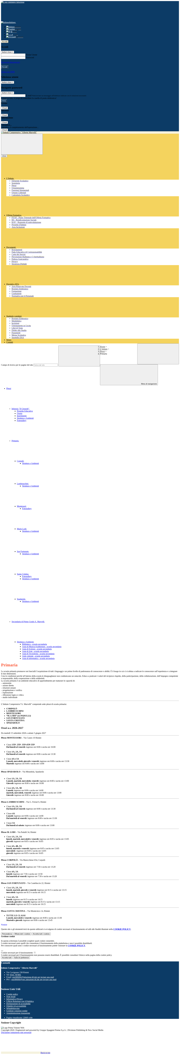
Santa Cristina (23, 574)
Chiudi (4, 108)
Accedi (4, 42)
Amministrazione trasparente (18, 1013)
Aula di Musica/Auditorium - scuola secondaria (41, 646)
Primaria (15, 441)
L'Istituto (103, 349)
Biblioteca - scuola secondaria (34, 644)
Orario (19, 413)
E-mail (28, 95)
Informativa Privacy (14, 999)
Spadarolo (21, 599)
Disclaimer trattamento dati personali (16, 1032)
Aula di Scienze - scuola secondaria (37, 649)
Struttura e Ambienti (25, 418)
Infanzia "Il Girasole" (21, 409)
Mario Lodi (22, 529)
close (4, 156)
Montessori (22, 506)
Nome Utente (31, 55)
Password (30, 57)
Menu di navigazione (149, 384)
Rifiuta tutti (22, 934)
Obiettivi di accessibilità (16, 1006)
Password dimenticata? (10, 62)
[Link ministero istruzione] (12, 2)
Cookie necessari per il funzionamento (17, 953)
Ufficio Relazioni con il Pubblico (20, 1001)
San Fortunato (23, 551)
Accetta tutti (41, 934)
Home (102, 347)
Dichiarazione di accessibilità (18, 1004)
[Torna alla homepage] (90, 132)
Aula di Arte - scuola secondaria (35, 651)
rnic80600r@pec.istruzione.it (33, 979)
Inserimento (22, 416)
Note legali (10, 996)
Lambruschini (23, 483)
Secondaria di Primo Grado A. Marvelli (28, 621)
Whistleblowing (13, 1008)
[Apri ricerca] (158, 353)
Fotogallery (21, 420)
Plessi (102, 351)
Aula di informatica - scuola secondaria (38, 658)
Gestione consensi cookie (16, 1011)
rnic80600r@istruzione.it (33, 977)
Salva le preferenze (21, 958)
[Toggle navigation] (22, 144)
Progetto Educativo (25, 411)
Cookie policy (12, 994)
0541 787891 (15, 975)
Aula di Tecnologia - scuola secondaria (38, 654)
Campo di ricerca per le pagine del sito (17, 365)
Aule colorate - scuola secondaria (36, 656)
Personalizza (7, 934)
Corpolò (20, 461)
